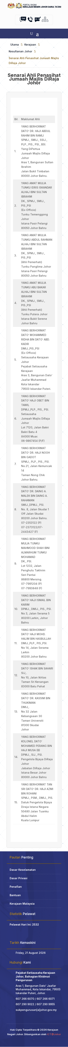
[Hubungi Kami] (30, 21)
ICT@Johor (54, 1034)
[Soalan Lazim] (23, 21)
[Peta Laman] (45, 21)
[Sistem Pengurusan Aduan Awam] (37, 21)
